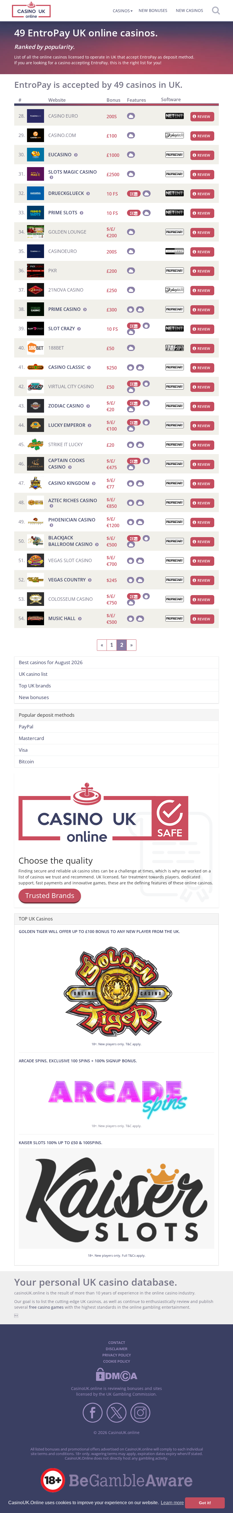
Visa (23, 750)
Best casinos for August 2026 (51, 662)
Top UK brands (35, 685)
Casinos (121, 10)
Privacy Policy (116, 1355)
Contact (116, 1342)
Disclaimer (116, 1348)
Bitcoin (26, 761)
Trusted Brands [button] (49, 895)
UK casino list (33, 674)
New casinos (189, 10)
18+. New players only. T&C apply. (116, 1044)
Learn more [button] (172, 1502)
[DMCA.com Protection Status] (116, 1380)
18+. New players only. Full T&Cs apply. (116, 1255)
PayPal (26, 726)
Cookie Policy (116, 1361)
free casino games (46, 1307)
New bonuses (153, 10)
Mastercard (31, 738)
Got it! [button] (205, 1502)
